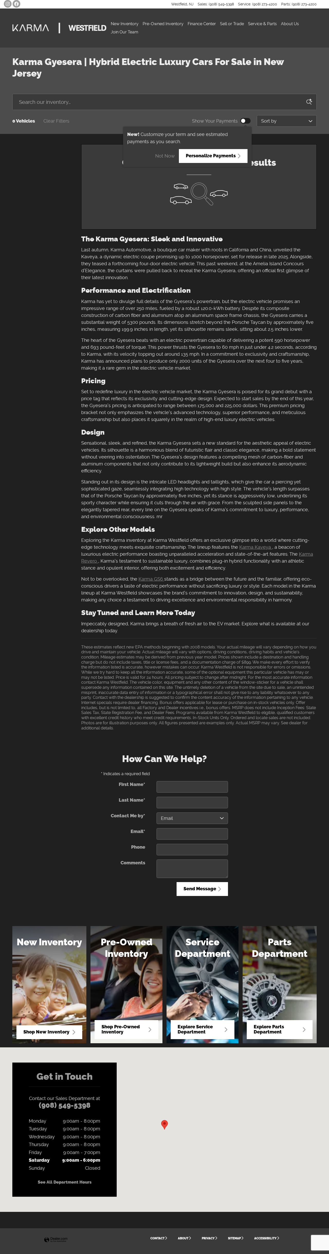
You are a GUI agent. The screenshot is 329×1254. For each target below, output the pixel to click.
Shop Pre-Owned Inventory (121, 1029)
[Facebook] (16, 4)
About (183, 1238)
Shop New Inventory (46, 1032)
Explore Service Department (195, 1029)
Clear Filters (56, 121)
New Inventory (125, 23)
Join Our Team (124, 32)
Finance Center (202, 23)
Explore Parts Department (269, 1029)
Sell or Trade (232, 23)
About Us (290, 23)
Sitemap (234, 1238)
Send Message (200, 889)
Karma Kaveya (255, 547)
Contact (157, 1238)
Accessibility (265, 1238)
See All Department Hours (65, 1182)
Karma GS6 (151, 579)
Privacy (208, 1238)
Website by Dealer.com (55, 1240)
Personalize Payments (211, 156)
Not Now (165, 156)
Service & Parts (262, 23)
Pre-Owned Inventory (163, 23)
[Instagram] (8, 4)
